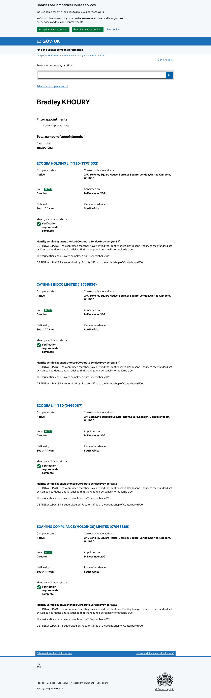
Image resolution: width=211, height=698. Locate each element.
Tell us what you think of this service (54, 653)
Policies (40, 682)
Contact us (62, 682)
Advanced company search (52, 86)
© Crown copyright (164, 689)
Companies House (53, 688)
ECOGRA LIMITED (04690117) (60, 405)
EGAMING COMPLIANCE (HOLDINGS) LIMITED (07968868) (83, 527)
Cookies (51, 682)
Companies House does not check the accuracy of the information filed (71, 55)
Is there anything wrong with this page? (155, 653)
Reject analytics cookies (87, 29)
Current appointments (56, 125)
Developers (102, 682)
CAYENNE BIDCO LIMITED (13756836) (67, 284)
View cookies (113, 29)
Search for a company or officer (55, 65)
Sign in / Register (165, 59)
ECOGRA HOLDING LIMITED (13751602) (67, 163)
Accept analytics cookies (53, 29)
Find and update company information (60, 49)
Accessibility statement (82, 682)
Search (169, 75)
